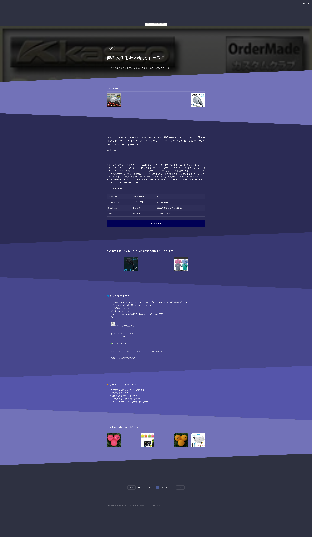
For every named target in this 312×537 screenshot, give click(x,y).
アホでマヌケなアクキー (120, 393)
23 (162, 487)
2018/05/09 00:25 (130, 343)
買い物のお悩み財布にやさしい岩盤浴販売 (127, 390)
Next (180, 487)
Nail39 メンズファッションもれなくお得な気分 (129, 402)
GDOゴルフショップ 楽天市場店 (169, 208)
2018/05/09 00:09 (128, 325)
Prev (131, 487)
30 (172, 487)
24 (166, 487)
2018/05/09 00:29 (129, 358)
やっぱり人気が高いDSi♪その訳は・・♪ (125, 396)
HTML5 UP (156, 506)
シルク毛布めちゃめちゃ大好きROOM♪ (125, 399)
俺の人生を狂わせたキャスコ (119, 506)
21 (153, 487)
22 (157, 487)
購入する (158, 223)
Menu (304, 3)
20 (149, 487)
